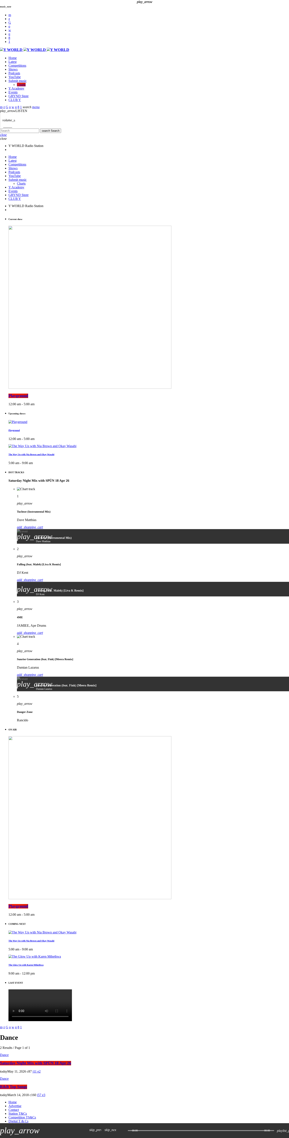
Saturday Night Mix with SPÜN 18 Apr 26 (35, 1063)
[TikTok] (9, 22)
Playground (18, 906)
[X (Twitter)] (9, 19)
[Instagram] (9, 34)
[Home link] (34, 50)
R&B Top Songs (13, 1087)
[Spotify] (9, 26)
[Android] (9, 41)
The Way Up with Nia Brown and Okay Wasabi (31, 941)
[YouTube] (9, 15)
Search (50, 130)
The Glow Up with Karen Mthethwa (26, 965)
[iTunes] (9, 30)
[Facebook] (9, 38)
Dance (4, 1055)
